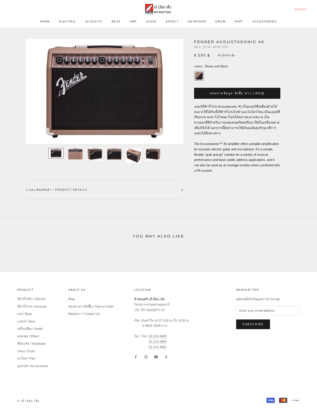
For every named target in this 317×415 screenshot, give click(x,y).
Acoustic (94, 21)
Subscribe (253, 324)
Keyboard (197, 21)
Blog (71, 299)
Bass (116, 21)
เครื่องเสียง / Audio (30, 328)
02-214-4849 (157, 336)
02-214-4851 (157, 347)
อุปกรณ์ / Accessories (32, 366)
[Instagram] (146, 356)
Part (239, 21)
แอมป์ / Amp (26, 321)
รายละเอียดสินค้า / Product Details (56, 189)
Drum (220, 21)
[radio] (199, 76)
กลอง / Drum (26, 351)
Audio (151, 21)
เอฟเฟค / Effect (28, 336)
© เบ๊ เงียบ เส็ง (28, 400)
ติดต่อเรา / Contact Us (84, 314)
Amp (133, 21)
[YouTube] (156, 356)
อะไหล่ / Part (26, 358)
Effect (172, 21)
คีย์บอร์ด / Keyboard (31, 343)
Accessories (265, 21)
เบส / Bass (24, 314)
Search (300, 9)
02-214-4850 (157, 341)
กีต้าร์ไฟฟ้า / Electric (31, 299)
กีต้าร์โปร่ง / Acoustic (32, 306)
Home (45, 21)
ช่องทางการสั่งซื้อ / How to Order (91, 306)
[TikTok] (166, 356)
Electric (67, 21)
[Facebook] (135, 356)
